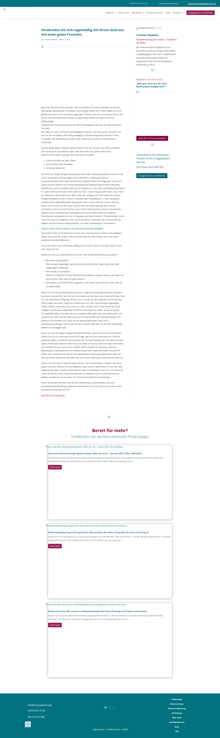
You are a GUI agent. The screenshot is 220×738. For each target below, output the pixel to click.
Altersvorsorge (176, 704)
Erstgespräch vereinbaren (200, 12)
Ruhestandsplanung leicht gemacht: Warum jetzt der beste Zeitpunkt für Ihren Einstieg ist (98, 532)
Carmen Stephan (51, 39)
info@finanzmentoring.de (169, 3)
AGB (125, 729)
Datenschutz (113, 729)
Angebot (109, 12)
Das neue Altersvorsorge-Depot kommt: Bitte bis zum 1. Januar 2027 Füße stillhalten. (95, 453)
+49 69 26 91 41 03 (36, 710)
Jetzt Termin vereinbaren (53, 395)
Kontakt (177, 12)
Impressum (98, 729)
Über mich (124, 12)
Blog (168, 12)
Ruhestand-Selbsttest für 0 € (202, 3)
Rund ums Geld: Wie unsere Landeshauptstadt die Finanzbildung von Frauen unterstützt (97, 611)
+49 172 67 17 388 (36, 716)
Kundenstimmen (154, 12)
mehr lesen (55, 467)
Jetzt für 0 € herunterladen (152, 138)
